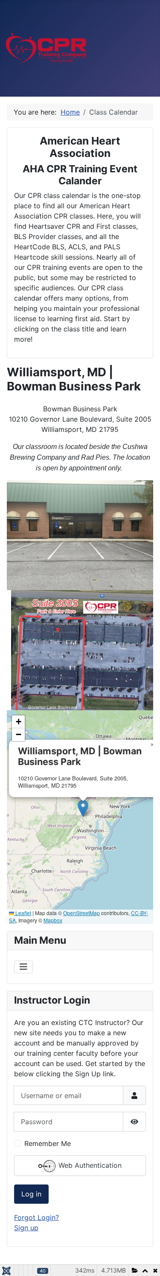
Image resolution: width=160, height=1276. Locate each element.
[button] (83, 808)
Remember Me (47, 1143)
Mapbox (53, 920)
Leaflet (22, 912)
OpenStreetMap (81, 912)
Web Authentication (89, 1165)
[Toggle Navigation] (23, 966)
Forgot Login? (36, 1217)
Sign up (26, 1227)
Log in (31, 1194)
